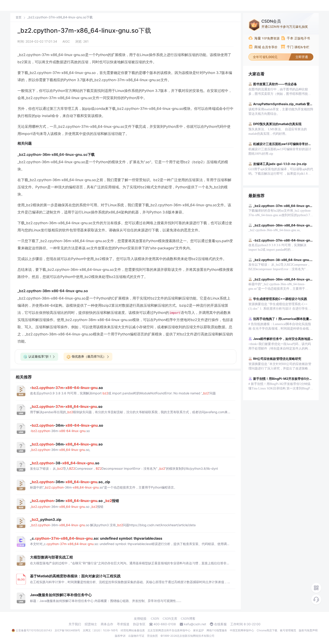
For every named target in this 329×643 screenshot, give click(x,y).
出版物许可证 (136, 635)
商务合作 (107, 624)
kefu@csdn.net (195, 624)
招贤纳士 (91, 624)
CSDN (155, 618)
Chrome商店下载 (267, 630)
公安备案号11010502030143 (34, 630)
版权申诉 (120, 635)
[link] (18, 17)
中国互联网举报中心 (242, 630)
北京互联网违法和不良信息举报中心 (168, 630)
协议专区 (139, 624)
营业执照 (152, 635)
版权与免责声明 (308, 630)
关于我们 (74, 624)
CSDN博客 (188, 618)
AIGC (66, 41)
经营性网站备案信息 (133, 630)
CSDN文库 (170, 618)
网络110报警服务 (217, 630)
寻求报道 (123, 624)
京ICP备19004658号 (67, 630)
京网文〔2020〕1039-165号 (100, 630)
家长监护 (198, 630)
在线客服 (220, 624)
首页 (18, 17)
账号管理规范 (288, 630)
